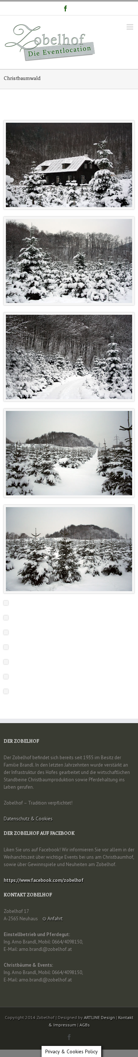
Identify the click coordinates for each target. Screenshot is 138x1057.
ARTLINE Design (99, 1017)
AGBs (84, 1025)
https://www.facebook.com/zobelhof (44, 880)
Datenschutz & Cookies (28, 819)
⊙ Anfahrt (52, 918)
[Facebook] (65, 8)
